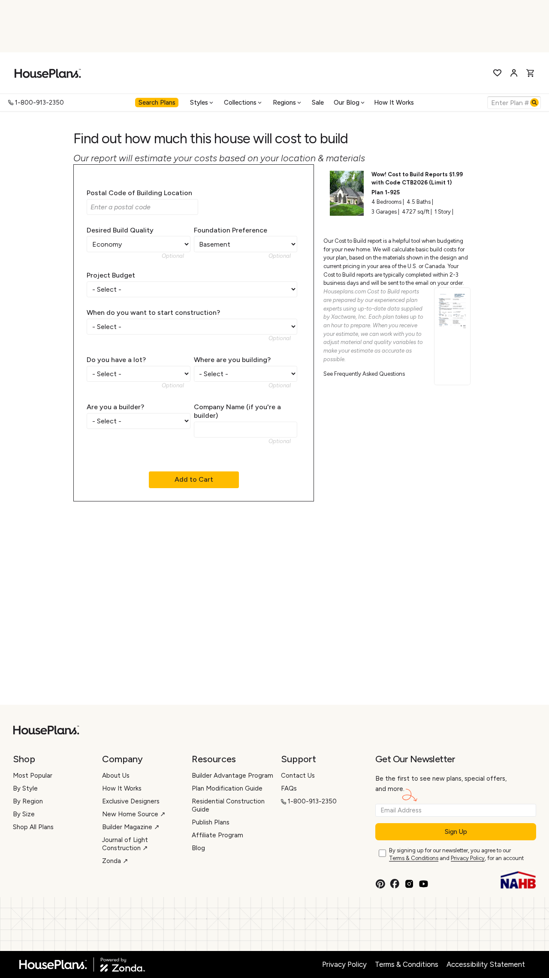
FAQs (289, 788)
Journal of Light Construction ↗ (125, 844)
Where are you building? (232, 360)
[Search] (534, 102)
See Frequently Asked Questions (364, 374)
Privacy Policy (468, 858)
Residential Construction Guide (228, 805)
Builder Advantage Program (232, 775)
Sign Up (456, 832)
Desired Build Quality (120, 230)
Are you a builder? (115, 407)
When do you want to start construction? (153, 312)
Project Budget (111, 275)
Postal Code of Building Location (139, 193)
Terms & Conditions (413, 858)
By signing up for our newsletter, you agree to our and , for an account (456, 854)
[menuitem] (157, 102)
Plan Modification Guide (227, 788)
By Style (25, 788)
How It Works (394, 102)
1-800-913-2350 (39, 102)
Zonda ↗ (115, 861)
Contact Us (298, 775)
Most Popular (32, 775)
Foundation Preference (230, 230)
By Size (24, 814)
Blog (198, 848)
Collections (240, 102)
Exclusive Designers (131, 801)
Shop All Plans (33, 827)
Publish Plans (210, 822)
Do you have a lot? (116, 360)
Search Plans (157, 102)
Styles (199, 102)
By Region (28, 801)
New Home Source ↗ (134, 814)
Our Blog (346, 102)
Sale (318, 102)
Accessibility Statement (485, 964)
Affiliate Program (217, 835)
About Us (116, 775)
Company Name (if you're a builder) (237, 411)
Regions (284, 102)
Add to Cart (194, 479)
